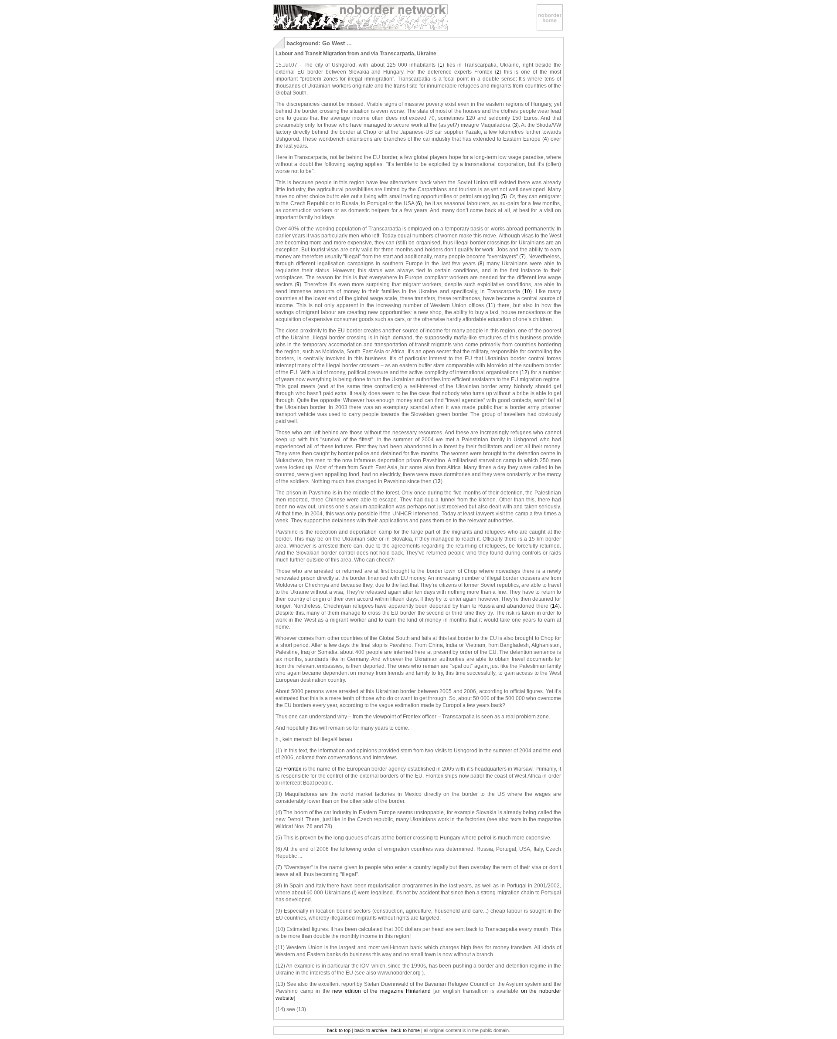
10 (527, 291)
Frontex (292, 769)
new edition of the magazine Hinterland (381, 991)
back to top (338, 1030)
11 (490, 305)
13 (438, 481)
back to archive (370, 1030)
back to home (405, 1030)
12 (524, 372)
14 (555, 606)
